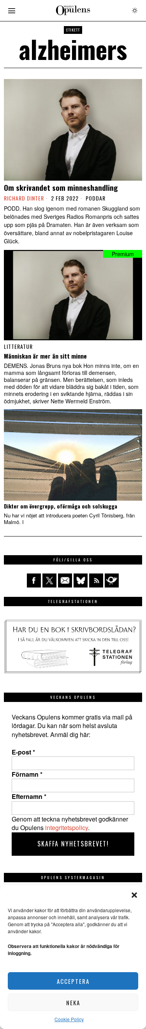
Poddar (96, 198)
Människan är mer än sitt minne (45, 355)
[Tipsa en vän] (65, 580)
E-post (23, 752)
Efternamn (29, 796)
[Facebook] (34, 580)
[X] (49, 580)
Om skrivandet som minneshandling (61, 187)
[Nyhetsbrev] (112, 580)
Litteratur (18, 346)
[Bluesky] (81, 580)
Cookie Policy (69, 1019)
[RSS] (96, 580)
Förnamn (27, 774)
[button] (134, 895)
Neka (73, 1002)
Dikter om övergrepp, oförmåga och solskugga (60, 506)
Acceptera (73, 981)
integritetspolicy (66, 827)
